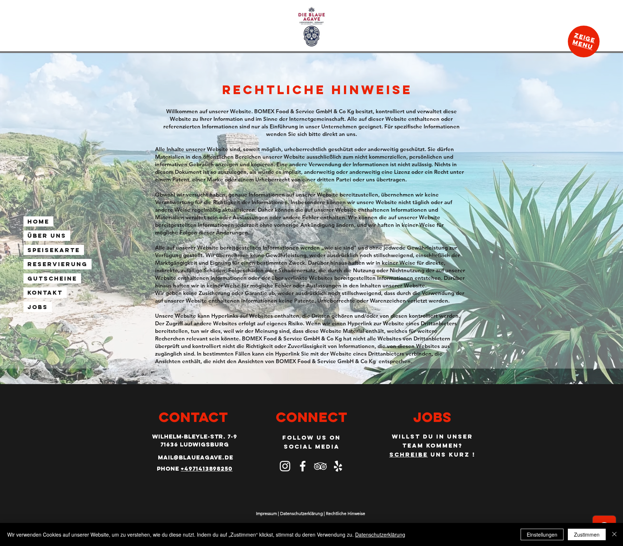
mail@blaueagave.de (195, 457)
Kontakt (45, 292)
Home (38, 221)
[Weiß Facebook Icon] (303, 466)
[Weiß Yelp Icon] (338, 466)
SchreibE (408, 454)
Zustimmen (587, 534)
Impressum (266, 513)
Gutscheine (52, 278)
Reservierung (57, 264)
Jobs (37, 307)
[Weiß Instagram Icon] (285, 466)
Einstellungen (542, 534)
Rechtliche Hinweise (345, 513)
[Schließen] (614, 534)
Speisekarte (53, 250)
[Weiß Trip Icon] (320, 466)
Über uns (46, 235)
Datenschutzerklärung (301, 513)
